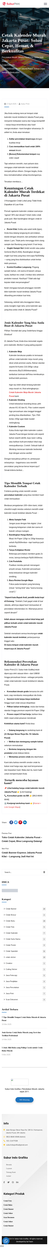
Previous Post (7, 833)
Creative (25, 963)
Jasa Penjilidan (25, 981)
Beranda (9, 1165)
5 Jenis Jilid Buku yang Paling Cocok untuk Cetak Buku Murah (22, 1049)
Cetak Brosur (25, 915)
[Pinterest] (20, 822)
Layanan (9, 1168)
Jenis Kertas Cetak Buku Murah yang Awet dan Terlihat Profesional (21, 1034)
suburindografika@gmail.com (17, 1145)
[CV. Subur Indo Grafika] (11, 4)
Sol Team (29, 1242)
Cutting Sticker (25, 969)
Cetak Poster (25, 945)
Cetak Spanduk (25, 951)
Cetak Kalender (8, 65)
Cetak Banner (25, 909)
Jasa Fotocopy (25, 975)
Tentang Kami (11, 1172)
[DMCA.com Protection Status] (10, 890)
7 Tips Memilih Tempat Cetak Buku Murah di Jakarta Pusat (24, 1018)
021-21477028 (12, 1141)
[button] (6, 1240)
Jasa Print (25, 993)
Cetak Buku (25, 921)
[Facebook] (11, 822)
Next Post (5, 849)
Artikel (8, 1176)
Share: (4, 822)
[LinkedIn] (25, 822)
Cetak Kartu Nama (25, 939)
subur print (25, 104)
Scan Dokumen (25, 999)
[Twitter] (16, 822)
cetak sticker (25, 957)
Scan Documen (9, 1217)
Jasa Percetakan (25, 987)
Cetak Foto (25, 927)
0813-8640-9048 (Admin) (15, 1137)
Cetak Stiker (8, 1213)
